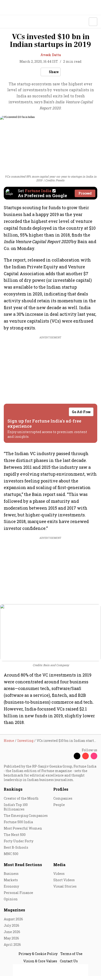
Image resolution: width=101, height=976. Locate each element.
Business (11, 873)
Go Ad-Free (81, 412)
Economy (11, 886)
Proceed (85, 193)
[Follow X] (77, 756)
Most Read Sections (23, 864)
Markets (11, 880)
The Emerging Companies (26, 815)
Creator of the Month (21, 798)
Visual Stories (65, 886)
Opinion (11, 899)
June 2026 (12, 932)
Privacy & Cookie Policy (38, 953)
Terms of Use (71, 953)
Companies (62, 798)
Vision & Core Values (40, 961)
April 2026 (12, 944)
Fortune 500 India (18, 822)
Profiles (60, 789)
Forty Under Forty (18, 841)
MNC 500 (11, 853)
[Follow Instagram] (94, 756)
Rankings (13, 789)
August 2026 (13, 919)
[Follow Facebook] (68, 756)
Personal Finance (18, 892)
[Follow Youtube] (85, 756)
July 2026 (11, 925)
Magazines (14, 909)
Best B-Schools (16, 847)
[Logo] (14, 21)
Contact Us (69, 961)
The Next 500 (15, 834)
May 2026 (11, 938)
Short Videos (64, 880)
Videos (59, 873)
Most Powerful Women (23, 828)
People (59, 804)
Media (59, 864)
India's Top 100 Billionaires (16, 806)
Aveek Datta (50, 55)
